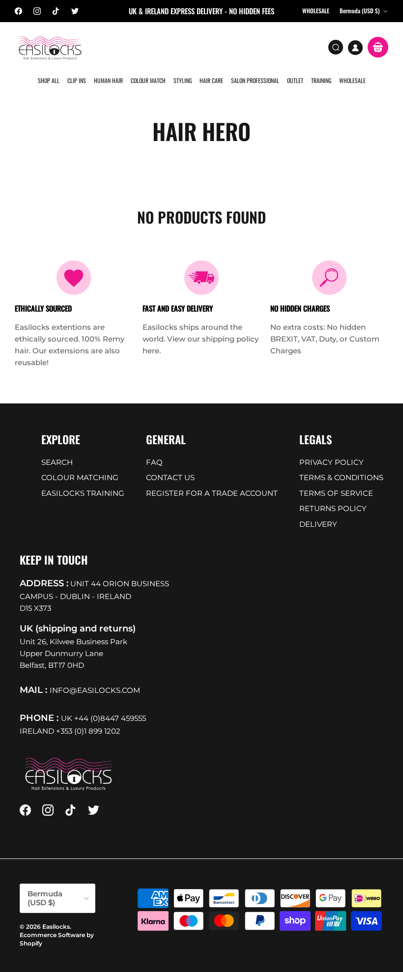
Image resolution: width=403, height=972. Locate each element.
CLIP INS (76, 80)
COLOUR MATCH (148, 80)
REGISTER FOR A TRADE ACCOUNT (212, 493)
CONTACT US (170, 477)
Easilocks (56, 926)
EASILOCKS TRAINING (82, 493)
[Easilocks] (50, 47)
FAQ (154, 462)
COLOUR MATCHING (79, 477)
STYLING (182, 80)
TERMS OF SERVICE (336, 493)
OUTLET (295, 80)
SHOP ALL (48, 80)
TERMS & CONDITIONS (341, 477)
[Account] (355, 47)
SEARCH (57, 462)
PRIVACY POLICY (331, 462)
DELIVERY (318, 524)
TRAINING (321, 80)
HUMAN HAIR (108, 80)
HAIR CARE (211, 80)
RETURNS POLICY (333, 508)
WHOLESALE (352, 80)
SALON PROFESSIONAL (255, 80)
